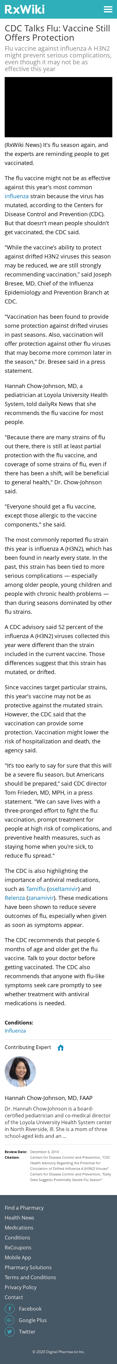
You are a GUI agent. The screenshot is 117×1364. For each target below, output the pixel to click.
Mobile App (18, 1257)
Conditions (17, 1237)
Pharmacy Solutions (28, 1267)
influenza (17, 196)
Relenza (15, 897)
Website (60, 1047)
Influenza (15, 1030)
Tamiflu (36, 888)
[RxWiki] (24, 8)
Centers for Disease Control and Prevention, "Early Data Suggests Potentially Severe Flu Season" (70, 1177)
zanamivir (41, 897)
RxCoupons (18, 1247)
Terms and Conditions (30, 1277)
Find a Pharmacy (24, 1207)
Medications (19, 1227)
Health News (19, 1217)
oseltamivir (63, 888)
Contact (14, 1297)
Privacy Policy (21, 1287)
